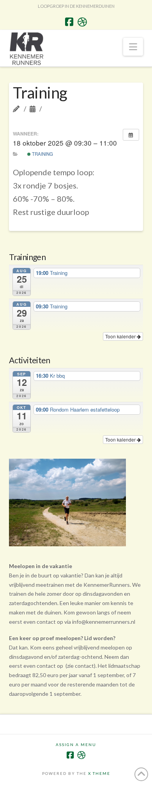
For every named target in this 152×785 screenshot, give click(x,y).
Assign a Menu (76, 744)
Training (42, 154)
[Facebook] (69, 21)
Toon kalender (121, 336)
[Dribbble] (82, 21)
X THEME (99, 773)
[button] (133, 47)
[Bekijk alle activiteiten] (131, 135)
